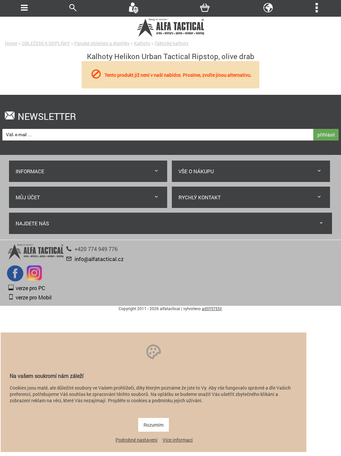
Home (11, 43)
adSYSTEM (212, 308)
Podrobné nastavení (137, 440)
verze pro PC (30, 287)
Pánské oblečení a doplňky (102, 43)
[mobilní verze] (11, 297)
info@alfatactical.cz (99, 258)
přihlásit (326, 135)
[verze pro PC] (11, 288)
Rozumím (154, 425)
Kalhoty (142, 43)
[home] (170, 36)
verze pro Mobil (34, 297)
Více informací (178, 440)
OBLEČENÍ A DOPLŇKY (46, 43)
